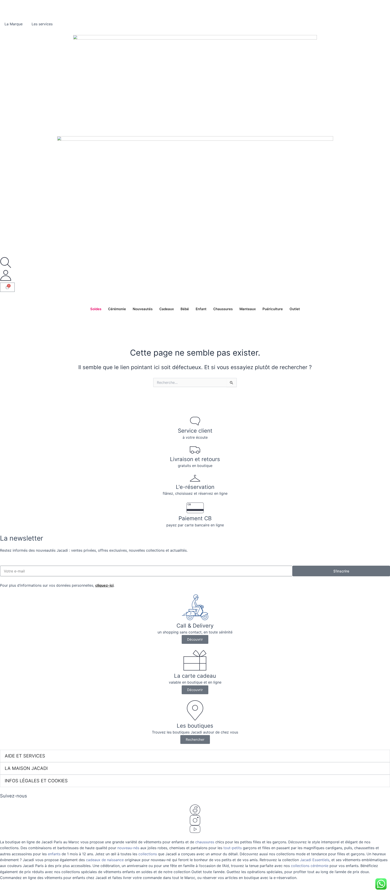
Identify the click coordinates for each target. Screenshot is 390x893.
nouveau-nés (128, 848)
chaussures (204, 842)
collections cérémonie (309, 865)
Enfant (201, 309)
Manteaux (247, 309)
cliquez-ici (104, 585)
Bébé (185, 309)
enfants (55, 854)
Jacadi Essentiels (314, 860)
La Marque (14, 24)
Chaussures (223, 309)
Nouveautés (143, 309)
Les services (42, 24)
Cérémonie (117, 309)
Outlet (295, 309)
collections (147, 854)
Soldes (95, 309)
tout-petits (232, 848)
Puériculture (272, 309)
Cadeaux (166, 309)
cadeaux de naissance (105, 860)
